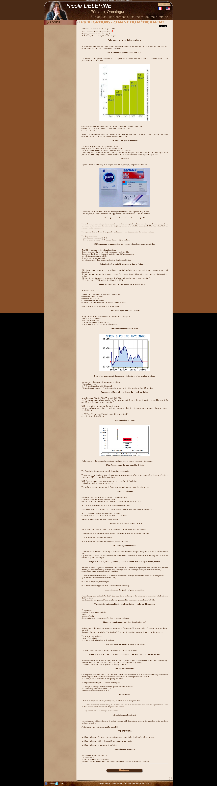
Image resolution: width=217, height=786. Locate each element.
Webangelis (140, 783)
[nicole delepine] (108, 20)
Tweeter (61, 784)
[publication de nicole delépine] (124, 772)
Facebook (51, 784)
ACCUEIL (55, 22)
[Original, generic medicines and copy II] (113, 32)
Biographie (115, 783)
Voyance (149, 783)
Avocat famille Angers (127, 783)
